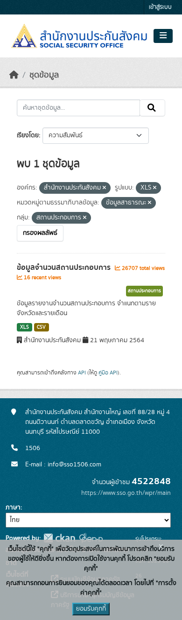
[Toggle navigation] (163, 36)
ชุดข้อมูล (44, 75)
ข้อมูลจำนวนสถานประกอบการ (64, 267)
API (82, 372)
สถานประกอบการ (144, 291)
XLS (24, 327)
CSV (41, 327)
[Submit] (152, 107)
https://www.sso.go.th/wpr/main (126, 493)
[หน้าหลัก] (14, 75)
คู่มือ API (108, 372)
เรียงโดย (28, 135)
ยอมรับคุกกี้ (91, 608)
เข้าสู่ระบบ (160, 7)
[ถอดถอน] (104, 188)
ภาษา (13, 507)
